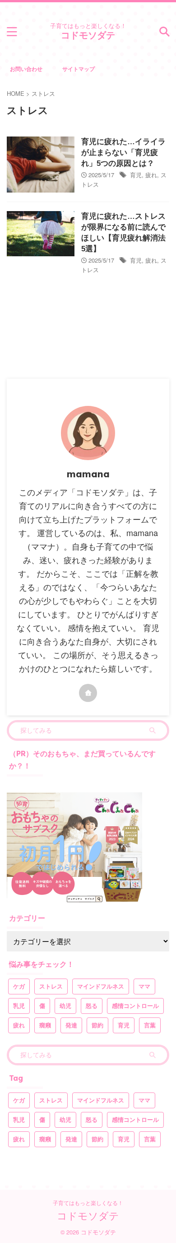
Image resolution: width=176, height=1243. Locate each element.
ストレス (51, 986)
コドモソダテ (88, 35)
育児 (136, 174)
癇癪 (45, 1025)
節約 (97, 1025)
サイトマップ (78, 69)
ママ (144, 986)
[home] (88, 693)
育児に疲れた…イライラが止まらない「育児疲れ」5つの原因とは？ (123, 152)
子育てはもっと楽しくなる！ (88, 1202)
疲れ (151, 174)
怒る (91, 1006)
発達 (71, 1025)
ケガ (19, 986)
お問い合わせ (26, 69)
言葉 (150, 1025)
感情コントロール (135, 1006)
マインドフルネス (100, 986)
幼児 (65, 1006)
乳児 (19, 1006)
